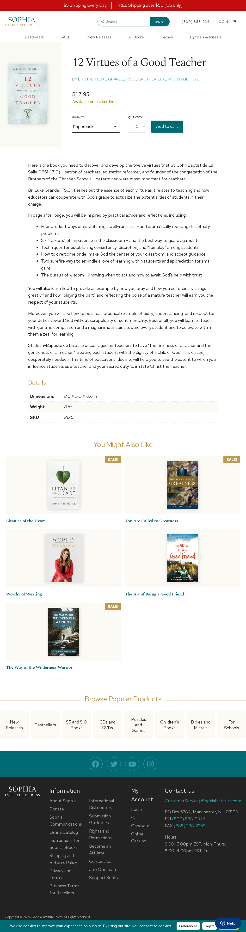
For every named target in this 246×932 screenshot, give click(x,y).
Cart (135, 817)
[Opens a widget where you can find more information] (228, 924)
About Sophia (62, 800)
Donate (56, 809)
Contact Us (100, 861)
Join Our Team (103, 869)
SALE (65, 37)
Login (136, 809)
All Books (136, 37)
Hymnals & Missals (205, 37)
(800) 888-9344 (197, 21)
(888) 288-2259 (190, 825)
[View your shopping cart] (234, 21)
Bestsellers (34, 37)
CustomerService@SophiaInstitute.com (203, 800)
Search (160, 22)
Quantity (135, 117)
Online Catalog (63, 832)
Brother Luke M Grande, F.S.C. (169, 79)
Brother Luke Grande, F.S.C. (107, 79)
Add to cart (167, 126)
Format (78, 117)
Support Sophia (104, 877)
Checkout (140, 825)
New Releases (99, 37)
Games (167, 37)
